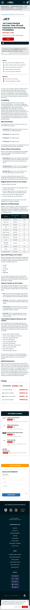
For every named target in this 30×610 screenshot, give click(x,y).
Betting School (15, 567)
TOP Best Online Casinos (17, 6)
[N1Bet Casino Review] (14, 427)
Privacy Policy (15, 540)
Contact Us (15, 530)
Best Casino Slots (15, 564)
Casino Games (15, 559)
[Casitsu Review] (14, 442)
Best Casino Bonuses (15, 557)
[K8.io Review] (10, 453)
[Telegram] (27, 2)
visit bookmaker (15, 465)
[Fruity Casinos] (12, 2)
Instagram (15, 581)
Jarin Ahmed (6, 14)
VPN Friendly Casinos (15, 562)
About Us (15, 528)
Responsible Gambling (15, 543)
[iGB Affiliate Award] (6, 510)
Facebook (15, 576)
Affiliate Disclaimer (15, 533)
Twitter (16, 578)
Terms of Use (15, 546)
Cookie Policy (15, 538)
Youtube (16, 584)
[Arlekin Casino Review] (14, 419)
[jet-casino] (6, 20)
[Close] (27, 601)
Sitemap (15, 535)
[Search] (24, 2)
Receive (10, 419)
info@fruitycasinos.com (15, 519)
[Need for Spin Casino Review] (14, 434)
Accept (25, 607)
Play (8, 39)
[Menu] (2, 2)
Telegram (16, 587)
